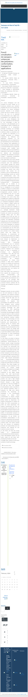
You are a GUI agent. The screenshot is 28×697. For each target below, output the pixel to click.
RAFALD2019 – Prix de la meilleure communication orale (8, 453)
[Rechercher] (7, 608)
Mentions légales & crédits (21, 694)
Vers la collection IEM (5, 597)
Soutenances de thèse (7, 447)
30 (4, 580)
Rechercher (3, 605)
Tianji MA (3, 38)
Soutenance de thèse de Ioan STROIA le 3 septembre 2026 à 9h (12, 469)
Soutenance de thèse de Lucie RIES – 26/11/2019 (10, 457)
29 (9, 589)
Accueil (12, 30)
